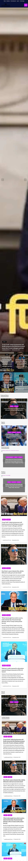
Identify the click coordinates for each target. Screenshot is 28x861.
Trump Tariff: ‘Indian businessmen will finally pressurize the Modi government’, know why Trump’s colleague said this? (13, 346)
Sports (18, 0)
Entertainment (13, 0)
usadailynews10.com (6, 349)
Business (8, 0)
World (16, 404)
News (5, 0)
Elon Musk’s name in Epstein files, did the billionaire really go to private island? (21, 362)
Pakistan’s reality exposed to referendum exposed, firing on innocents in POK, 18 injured (21, 382)
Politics (17, 482)
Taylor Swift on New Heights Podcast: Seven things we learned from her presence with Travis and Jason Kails (15, 436)
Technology (22, 0)
